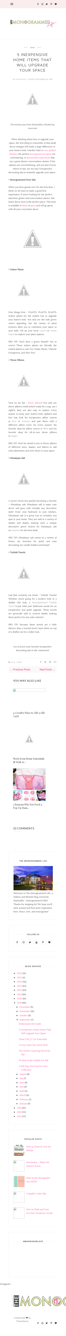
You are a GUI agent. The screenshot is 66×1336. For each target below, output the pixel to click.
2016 (19, 1112)
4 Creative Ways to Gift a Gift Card (29, 714)
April (21, 1091)
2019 (19, 1002)
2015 (19, 1116)
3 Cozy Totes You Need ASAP (33, 1045)
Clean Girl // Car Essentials (33, 1039)
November (24, 1011)
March (22, 1095)
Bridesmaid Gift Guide (30, 1023)
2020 (19, 998)
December (24, 1007)
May (21, 1086)
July (21, 1078)
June (21, 1082)
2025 (19, 977)
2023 (19, 986)
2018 (19, 1107)
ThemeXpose (22, 1321)
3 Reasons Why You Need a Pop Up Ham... (27, 806)
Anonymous (21, 79)
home (32, 47)
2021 (19, 994)
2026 (19, 973)
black (25, 205)
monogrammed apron (41, 154)
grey (33, 205)
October (23, 1015)
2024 (19, 981)
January (23, 1103)
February (23, 1099)
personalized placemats (38, 157)
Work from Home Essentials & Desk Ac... (28, 760)
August (22, 1074)
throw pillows (35, 402)
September (25, 1019)
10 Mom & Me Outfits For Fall (33, 1060)
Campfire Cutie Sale (36, 1193)
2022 (19, 990)
